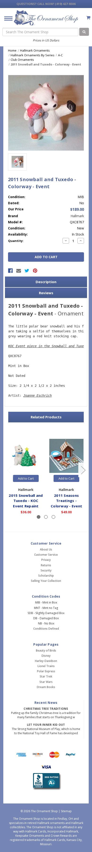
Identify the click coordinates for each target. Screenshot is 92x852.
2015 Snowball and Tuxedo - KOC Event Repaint (26, 500)
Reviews (46, 292)
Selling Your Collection (46, 581)
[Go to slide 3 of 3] (9, 470)
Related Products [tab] (46, 417)
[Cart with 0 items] (88, 17)
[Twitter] (27, 270)
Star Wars (46, 682)
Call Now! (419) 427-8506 (46, 4)
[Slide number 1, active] (38, 517)
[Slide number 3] (53, 517)
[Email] (18, 270)
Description (46, 281)
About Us (46, 549)
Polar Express (46, 671)
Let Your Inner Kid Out (46, 725)
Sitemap (66, 811)
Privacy (46, 560)
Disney (46, 656)
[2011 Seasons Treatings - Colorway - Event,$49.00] (66, 455)
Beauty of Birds (46, 650)
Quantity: (16, 241)
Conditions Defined (46, 629)
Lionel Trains (46, 666)
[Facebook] (10, 270)
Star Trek (46, 676)
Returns (46, 565)
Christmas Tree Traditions (46, 709)
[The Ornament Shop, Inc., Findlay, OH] (46, 781)
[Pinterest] (35, 270)
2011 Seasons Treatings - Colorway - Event (66, 500)
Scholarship (46, 576)
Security (46, 570)
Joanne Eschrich (37, 395)
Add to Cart (26, 478)
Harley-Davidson (46, 661)
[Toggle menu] (6, 18)
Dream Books (46, 687)
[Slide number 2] (46, 517)
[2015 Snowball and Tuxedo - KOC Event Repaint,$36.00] (26, 455)
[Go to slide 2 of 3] (83, 470)
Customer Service (46, 555)
